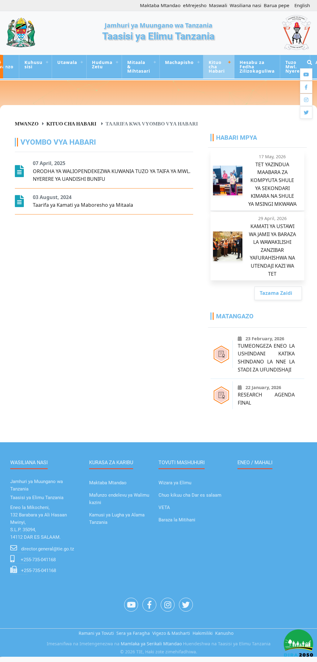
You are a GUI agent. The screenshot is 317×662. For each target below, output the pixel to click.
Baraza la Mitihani (176, 520)
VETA (164, 507)
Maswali (218, 5)
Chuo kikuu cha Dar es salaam (189, 495)
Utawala (67, 62)
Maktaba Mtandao (160, 5)
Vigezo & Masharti (171, 633)
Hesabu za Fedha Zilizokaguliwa (257, 66)
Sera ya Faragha (133, 633)
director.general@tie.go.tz (47, 549)
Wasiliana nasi (245, 5)
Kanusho (224, 633)
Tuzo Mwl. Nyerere (295, 66)
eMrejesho (194, 5)
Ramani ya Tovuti (96, 633)
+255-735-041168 (38, 559)
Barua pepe (276, 5)
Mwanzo (26, 123)
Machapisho (179, 62)
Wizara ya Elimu (174, 483)
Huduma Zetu (102, 64)
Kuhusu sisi (33, 64)
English (302, 5)
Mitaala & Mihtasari (138, 66)
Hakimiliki (203, 633)
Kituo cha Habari (217, 66)
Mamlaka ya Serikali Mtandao (151, 644)
